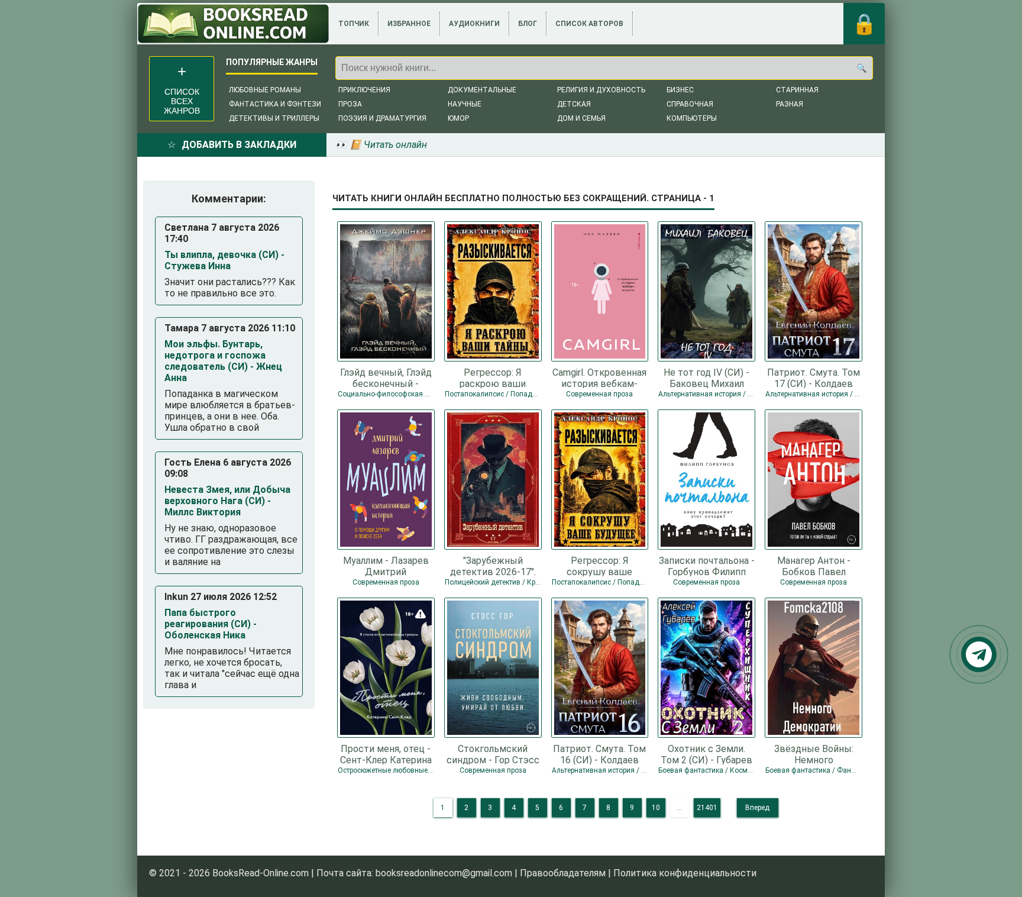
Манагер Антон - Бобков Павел (813, 565)
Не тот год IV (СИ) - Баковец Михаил (706, 377)
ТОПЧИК (353, 24)
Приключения (364, 90)
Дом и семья (581, 118)
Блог (527, 24)
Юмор (458, 118)
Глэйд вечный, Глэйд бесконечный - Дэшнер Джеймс (386, 377)
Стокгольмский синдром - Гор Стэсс (493, 753)
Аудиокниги (474, 24)
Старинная (797, 90)
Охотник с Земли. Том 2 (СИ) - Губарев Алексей (706, 753)
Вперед (757, 808)
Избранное (409, 24)
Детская (574, 104)
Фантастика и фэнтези (275, 104)
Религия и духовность (601, 90)
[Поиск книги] (861, 68)
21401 (707, 808)
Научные (464, 104)
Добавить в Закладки (239, 144)
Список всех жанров (182, 101)
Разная (789, 104)
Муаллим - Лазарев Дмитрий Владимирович (386, 565)
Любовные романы (265, 90)
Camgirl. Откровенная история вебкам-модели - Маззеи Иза (599, 377)
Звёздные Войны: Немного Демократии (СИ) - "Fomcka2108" (814, 753)
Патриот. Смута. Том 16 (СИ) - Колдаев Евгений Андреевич (599, 753)
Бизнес (680, 90)
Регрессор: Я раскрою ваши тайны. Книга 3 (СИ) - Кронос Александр (492, 377)
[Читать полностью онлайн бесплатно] (233, 23)
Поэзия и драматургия (382, 118)
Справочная (690, 104)
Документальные (482, 90)
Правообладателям (563, 873)
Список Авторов (589, 24)
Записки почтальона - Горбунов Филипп (707, 565)
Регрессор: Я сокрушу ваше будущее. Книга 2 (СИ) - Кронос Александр (599, 565)
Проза (350, 104)
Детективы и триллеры (274, 118)
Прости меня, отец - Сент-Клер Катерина (386, 753)
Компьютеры (692, 118)
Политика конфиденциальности (684, 873)
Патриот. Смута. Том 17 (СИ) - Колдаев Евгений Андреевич (813, 377)
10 (656, 808)
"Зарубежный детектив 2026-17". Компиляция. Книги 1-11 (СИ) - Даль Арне (493, 565)
